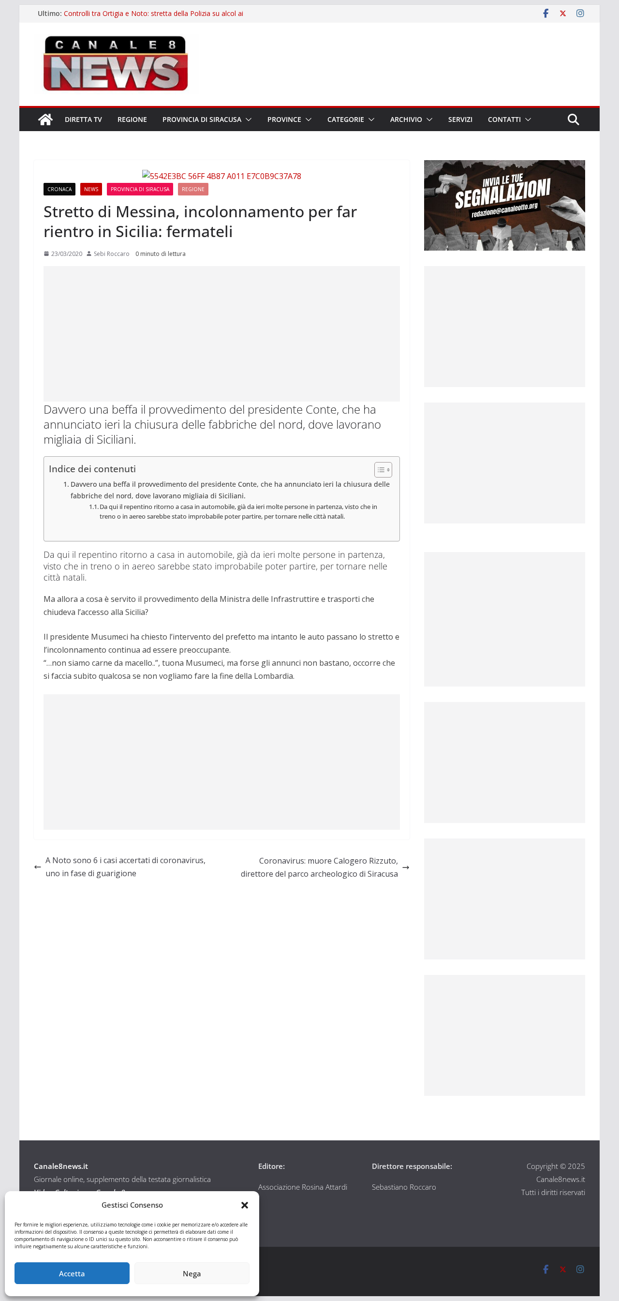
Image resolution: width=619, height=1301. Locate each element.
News (91, 189)
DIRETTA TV (83, 119)
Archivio (406, 119)
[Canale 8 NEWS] (45, 119)
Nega (192, 1273)
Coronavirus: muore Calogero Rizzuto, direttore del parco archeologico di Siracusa (319, 867)
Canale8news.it (61, 1166)
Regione (132, 119)
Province (284, 119)
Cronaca (59, 189)
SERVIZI (460, 119)
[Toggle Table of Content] (378, 470)
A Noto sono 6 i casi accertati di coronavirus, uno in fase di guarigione (125, 867)
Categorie (345, 119)
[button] (245, 1205)
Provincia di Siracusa (201, 119)
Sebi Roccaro (112, 254)
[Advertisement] (222, 334)
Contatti (504, 119)
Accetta (72, 1273)
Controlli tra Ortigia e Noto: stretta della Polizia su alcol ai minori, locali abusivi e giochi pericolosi (153, 18)
